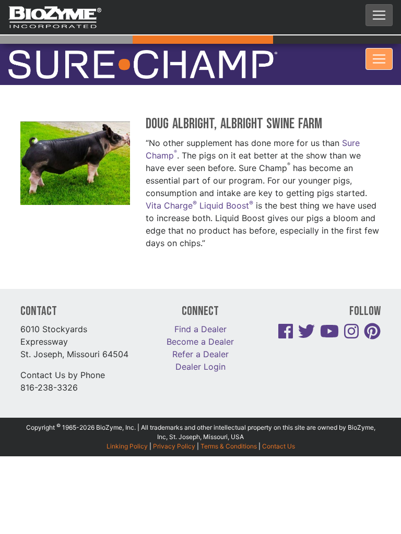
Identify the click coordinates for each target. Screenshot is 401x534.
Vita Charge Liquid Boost (199, 186)
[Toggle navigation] (379, 15)
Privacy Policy (174, 426)
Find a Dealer (200, 309)
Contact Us (278, 426)
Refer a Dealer (200, 334)
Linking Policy (127, 426)
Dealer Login (200, 347)
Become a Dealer (200, 322)
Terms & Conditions (228, 426)
